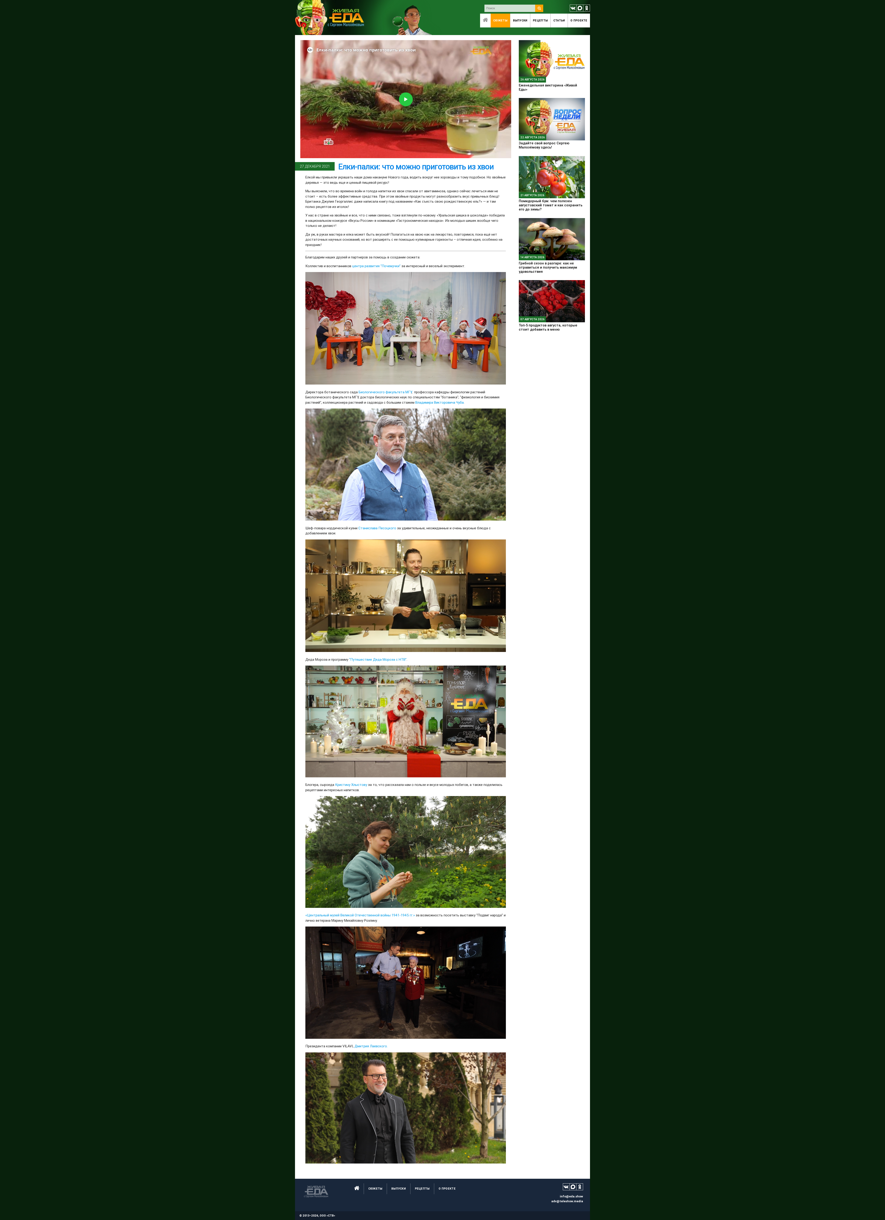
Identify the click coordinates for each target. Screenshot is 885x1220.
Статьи (559, 20)
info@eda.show (571, 1196)
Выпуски (520, 20)
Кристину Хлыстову (351, 784)
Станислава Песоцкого (377, 528)
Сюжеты (500, 20)
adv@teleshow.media (567, 1201)
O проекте (578, 20)
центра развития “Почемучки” (376, 266)
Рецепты (540, 20)
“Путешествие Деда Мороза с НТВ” (377, 659)
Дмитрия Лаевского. (371, 1046)
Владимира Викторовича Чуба (439, 402)
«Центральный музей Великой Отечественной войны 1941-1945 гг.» (360, 915)
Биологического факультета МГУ (385, 392)
